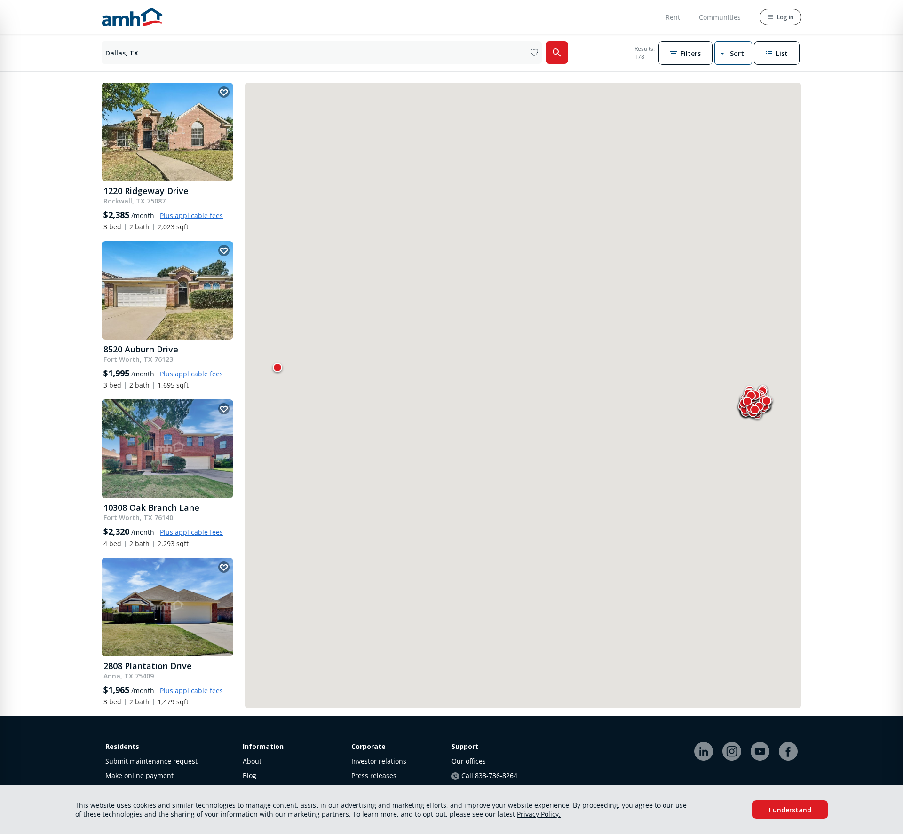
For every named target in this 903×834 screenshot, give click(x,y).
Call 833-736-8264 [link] (489, 775)
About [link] (252, 760)
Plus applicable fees (191, 215)
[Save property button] (224, 92)
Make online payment (139, 775)
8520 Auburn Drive (140, 349)
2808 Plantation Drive (147, 665)
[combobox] (323, 52)
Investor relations (378, 760)
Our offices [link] (469, 760)
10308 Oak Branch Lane (151, 507)
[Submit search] (557, 52)
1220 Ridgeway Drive (146, 190)
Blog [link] (249, 775)
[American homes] (132, 17)
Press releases (373, 775)
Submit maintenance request (151, 760)
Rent (672, 17)
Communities (720, 17)
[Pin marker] (277, 367)
